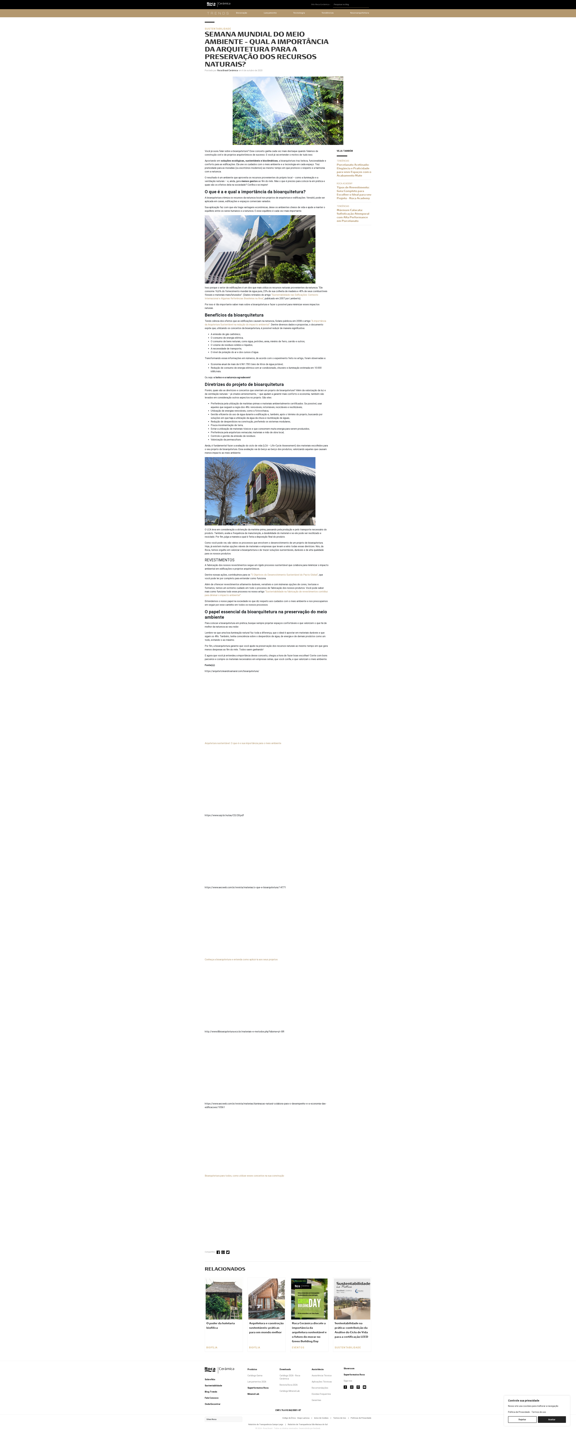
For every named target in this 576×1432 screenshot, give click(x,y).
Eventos (298, 1347)
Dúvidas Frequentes (321, 1394)
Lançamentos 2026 (257, 1381)
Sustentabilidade (218, 28)
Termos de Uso (339, 1418)
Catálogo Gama (255, 1375)
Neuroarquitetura (359, 13)
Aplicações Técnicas (322, 1381)
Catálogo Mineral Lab (290, 1391)
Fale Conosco (212, 1398)
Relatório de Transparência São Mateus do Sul (308, 1424)
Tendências (328, 13)
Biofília (212, 1347)
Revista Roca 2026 (289, 1385)
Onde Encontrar (212, 1404)
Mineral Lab (253, 1394)
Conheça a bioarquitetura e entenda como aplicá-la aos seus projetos (241, 959)
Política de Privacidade (519, 1412)
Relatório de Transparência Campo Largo (265, 1424)
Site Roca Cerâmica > (321, 4)
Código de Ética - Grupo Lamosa (295, 1418)
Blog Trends (211, 1392)
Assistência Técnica (322, 1375)
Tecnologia (299, 13)
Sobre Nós (210, 1379)
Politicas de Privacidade (361, 1418)
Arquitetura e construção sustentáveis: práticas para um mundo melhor (266, 1328)
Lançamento (270, 13)
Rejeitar (522, 1419)
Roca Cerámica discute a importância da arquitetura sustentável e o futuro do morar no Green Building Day (309, 1332)
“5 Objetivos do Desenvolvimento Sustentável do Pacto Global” (284, 574)
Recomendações (320, 1388)
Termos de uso (538, 1412)
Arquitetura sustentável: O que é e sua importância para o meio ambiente (243, 743)
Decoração (241, 13)
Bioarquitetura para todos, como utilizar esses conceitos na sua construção (244, 1175)
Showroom (349, 1368)
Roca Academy (344, 183)
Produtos (252, 1369)
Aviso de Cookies (321, 1418)
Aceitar (551, 1419)
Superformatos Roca (258, 1388)
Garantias (316, 1400)
